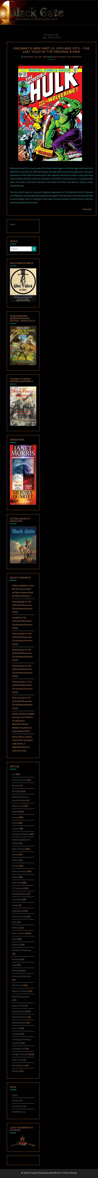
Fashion (15, 860)
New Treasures (18, 933)
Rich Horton (17, 985)
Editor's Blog (17, 849)
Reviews (15, 970)
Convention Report (20, 834)
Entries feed (17, 1100)
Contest (15, 828)
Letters (15, 905)
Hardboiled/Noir (19, 894)
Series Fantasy (18, 1011)
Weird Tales (17, 1060)
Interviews (16, 899)
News (14, 939)
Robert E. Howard (19, 991)
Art (13, 774)
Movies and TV (18, 916)
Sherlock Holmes (19, 1017)
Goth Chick (17, 882)
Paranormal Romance (21, 950)
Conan (15, 823)
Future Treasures (19, 871)
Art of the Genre (19, 780)
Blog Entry (16, 806)
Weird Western (18, 1065)
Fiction (15, 865)
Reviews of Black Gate (21, 976)
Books (14, 811)
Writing (15, 1071)
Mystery (15, 927)
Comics (15, 817)
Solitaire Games (19, 1022)
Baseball (16, 785)
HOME (12, 224)
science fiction (18, 1005)
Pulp (14, 965)
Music (14, 922)
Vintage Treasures (20, 1054)
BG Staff (15, 791)
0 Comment (76, 57)
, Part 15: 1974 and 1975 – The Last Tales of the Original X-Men (51, 50)
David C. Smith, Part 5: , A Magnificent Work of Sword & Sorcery (22, 743)
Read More (88, 209)
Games (15, 877)
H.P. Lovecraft (18, 888)
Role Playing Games (20, 996)
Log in (14, 1095)
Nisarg (73, 1172)
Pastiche (16, 959)
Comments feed (19, 1106)
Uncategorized (18, 1048)
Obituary (16, 944)
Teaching (16, 1034)
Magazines (16, 911)
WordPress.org (18, 1111)
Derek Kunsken (59, 57)
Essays (15, 854)
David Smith (17, 736)
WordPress (55, 1172)
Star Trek (16, 1028)
